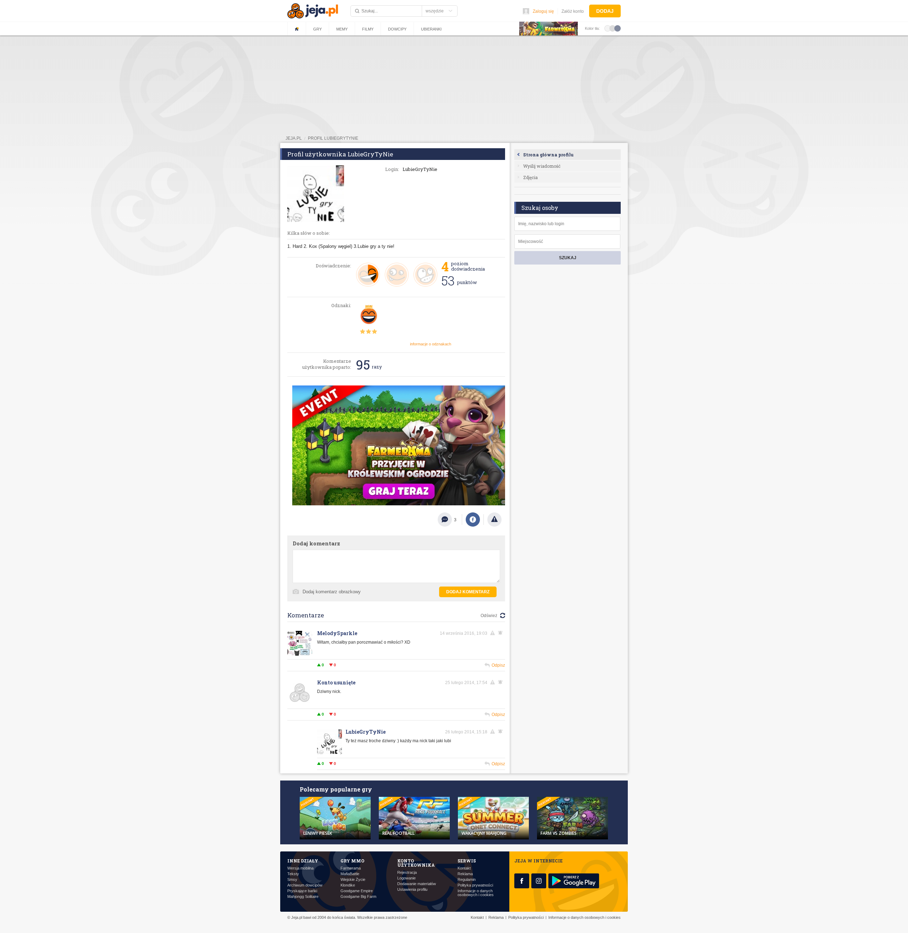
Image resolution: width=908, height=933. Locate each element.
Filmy (367, 29)
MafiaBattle (349, 874)
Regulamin (467, 880)
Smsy (292, 880)
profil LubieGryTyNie (333, 138)
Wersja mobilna (300, 868)
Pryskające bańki (302, 891)
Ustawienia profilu (412, 890)
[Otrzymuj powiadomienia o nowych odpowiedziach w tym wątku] (501, 682)
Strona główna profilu (548, 154)
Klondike (347, 885)
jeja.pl (294, 138)
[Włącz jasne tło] (607, 28)
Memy (342, 29)
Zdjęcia (530, 177)
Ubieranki (431, 29)
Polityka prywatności (475, 885)
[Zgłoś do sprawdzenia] (494, 519)
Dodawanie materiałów (416, 884)
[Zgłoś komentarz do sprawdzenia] (493, 633)
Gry (317, 29)
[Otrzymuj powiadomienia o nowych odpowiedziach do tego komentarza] (501, 633)
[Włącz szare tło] (612, 28)
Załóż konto (572, 11)
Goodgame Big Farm (358, 897)
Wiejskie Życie (352, 880)
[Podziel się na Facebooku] (472, 519)
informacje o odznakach (430, 344)
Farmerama (350, 868)
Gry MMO (352, 860)
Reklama (465, 874)
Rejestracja (407, 872)
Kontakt (464, 868)
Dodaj (605, 11)
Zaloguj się (543, 11)
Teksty (293, 874)
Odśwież (489, 615)
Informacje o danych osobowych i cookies (476, 893)
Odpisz (498, 665)
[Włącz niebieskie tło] (617, 28)
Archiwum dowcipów (304, 885)
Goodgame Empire (356, 891)
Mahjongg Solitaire (303, 897)
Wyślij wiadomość (541, 166)
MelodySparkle (337, 633)
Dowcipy (397, 29)
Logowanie (406, 878)
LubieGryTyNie (365, 731)
